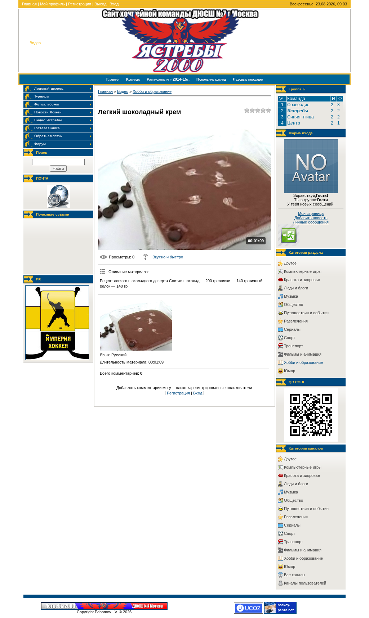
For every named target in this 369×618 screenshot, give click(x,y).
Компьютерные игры (302, 271)
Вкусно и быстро (167, 257)
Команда (133, 79)
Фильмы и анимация (302, 354)
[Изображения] (136, 324)
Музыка (291, 296)
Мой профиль (52, 4)
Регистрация (79, 4)
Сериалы (292, 329)
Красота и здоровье (302, 280)
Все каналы (294, 575)
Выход (100, 4)
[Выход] (288, 244)
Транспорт (293, 346)
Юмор (289, 371)
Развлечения (296, 321)
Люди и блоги (296, 288)
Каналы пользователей (305, 583)
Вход (114, 4)
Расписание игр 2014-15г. (169, 79)
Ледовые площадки (248, 79)
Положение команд (211, 79)
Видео (122, 91)
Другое (290, 263)
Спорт (289, 337)
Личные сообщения (311, 222)
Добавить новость (311, 218)
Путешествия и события (306, 313)
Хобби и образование (152, 91)
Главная (29, 4)
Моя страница (311, 213)
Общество (293, 304)
